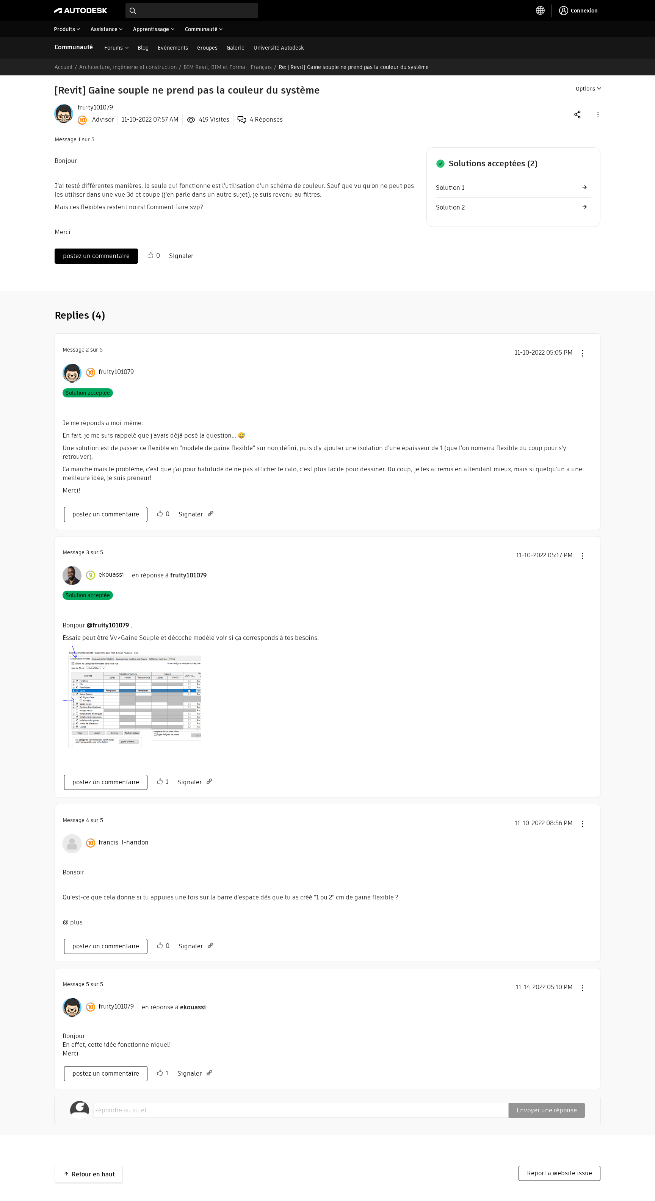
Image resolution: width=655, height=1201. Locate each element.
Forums (113, 48)
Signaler (181, 256)
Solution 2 (450, 207)
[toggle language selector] (540, 11)
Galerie (235, 48)
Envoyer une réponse (547, 1110)
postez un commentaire (96, 256)
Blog (143, 48)
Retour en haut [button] (93, 1174)
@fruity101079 (107, 625)
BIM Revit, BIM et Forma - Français (227, 67)
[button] (597, 114)
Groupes (207, 48)
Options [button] (585, 88)
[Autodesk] (80, 10)
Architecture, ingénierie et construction (128, 67)
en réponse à (169, 575)
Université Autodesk (279, 48)
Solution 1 (450, 187)
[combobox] (191, 10)
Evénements (173, 48)
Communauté (74, 47)
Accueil (63, 67)
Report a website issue (559, 1173)
